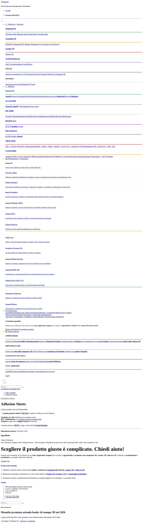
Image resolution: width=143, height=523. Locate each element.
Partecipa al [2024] (52, 341)
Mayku (20, 64)
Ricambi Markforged (63, 116)
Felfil (25, 64)
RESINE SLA (10, 121)
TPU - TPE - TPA (108, 146)
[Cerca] (23, 387)
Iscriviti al (21, 341)
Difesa (7, 315)
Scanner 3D (9, 49)
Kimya (47, 96)
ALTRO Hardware (12, 59)
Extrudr (32, 96)
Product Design (50, 317)
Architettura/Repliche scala (14, 313)
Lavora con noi (49, 371)
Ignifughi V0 (28, 156)
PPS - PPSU (98, 146)
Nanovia (68, 96)
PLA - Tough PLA (73, 146)
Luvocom (53, 96)
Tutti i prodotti (10, 393)
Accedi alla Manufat (46, 361)
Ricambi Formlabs (36, 116)
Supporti (87, 156)
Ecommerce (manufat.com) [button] (10, 389)
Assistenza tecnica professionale (30, 419)
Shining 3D (9, 54)
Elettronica (20, 315)
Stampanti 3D (10, 29)
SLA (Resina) (44, 44)
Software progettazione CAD (15, 74)
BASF (27, 96)
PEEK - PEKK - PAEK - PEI (46, 146)
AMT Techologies (11, 64)
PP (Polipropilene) (86, 146)
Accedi (7, 11)
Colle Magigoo (24, 106)
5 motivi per (76, 351)
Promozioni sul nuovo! (13, 84)
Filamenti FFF (10, 91)
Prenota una (51, 351)
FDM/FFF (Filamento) (13, 44)
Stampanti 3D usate (28, 84)
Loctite (20, 126)
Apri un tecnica (17, 361)
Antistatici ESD (10, 156)
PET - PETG (61, 146)
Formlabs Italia (42, 34)
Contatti (8, 371)
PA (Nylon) (18, 146)
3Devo (29, 64)
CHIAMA (25, 413)
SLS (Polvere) (54, 44)
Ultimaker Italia (10, 34)
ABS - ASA (9, 146)
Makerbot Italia (22, 34)
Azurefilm (21, 96)
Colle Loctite (34, 106)
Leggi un (99, 341)
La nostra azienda (17, 371)
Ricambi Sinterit (24, 116)
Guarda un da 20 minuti (79, 341)
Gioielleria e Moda (30, 317)
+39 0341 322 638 (12, 497)
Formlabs (13, 136)
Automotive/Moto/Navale (55, 313)
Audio (27, 313)
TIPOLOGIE (10, 141)
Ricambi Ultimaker (12, 116)
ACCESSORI (10, 101)
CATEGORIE (10, 151)
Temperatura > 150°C (98, 156)
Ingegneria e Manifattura (14, 317)
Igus (43, 96)
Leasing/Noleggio (41, 425)
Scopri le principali (124, 341)
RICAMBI (9, 111)
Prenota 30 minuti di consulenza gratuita (19, 329)
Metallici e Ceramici (62, 156)
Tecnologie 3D (10, 39)
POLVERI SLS (11, 131)
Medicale (41, 317)
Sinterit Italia (32, 34)
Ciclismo (68, 313)
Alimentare (60, 317)
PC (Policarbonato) (29, 146)
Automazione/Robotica (37, 313)
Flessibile (109, 156)
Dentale (13, 315)
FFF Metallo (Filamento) (30, 44)
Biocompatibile (38, 156)
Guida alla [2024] (21, 351)
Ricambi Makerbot (49, 116)
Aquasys (14, 96)
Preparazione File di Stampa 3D (37, 74)
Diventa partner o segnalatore (33, 371)
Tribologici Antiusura (76, 156)
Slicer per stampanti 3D (57, 74)
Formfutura (38, 96)
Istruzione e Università (32, 315)
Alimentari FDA (49, 156)
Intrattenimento (46, 315)
